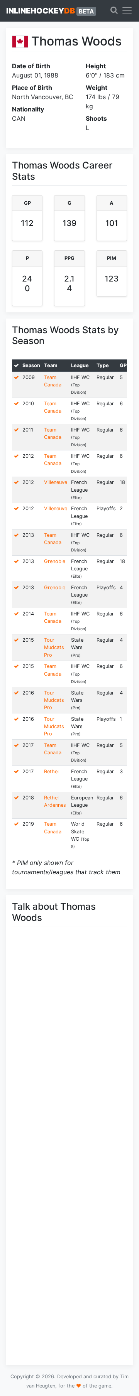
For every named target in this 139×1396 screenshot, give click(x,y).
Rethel (51, 771)
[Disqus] (69, 1042)
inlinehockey (50, 10)
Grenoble (54, 561)
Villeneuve (55, 482)
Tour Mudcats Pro (54, 647)
